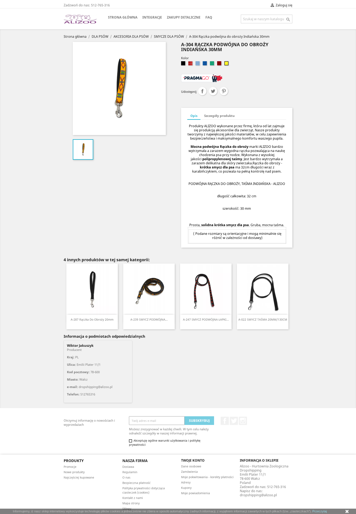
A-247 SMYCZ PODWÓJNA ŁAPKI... (206, 319)
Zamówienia (189, 472)
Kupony (186, 488)
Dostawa (128, 467)
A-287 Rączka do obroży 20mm (92, 319)
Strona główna (122, 17)
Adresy (186, 482)
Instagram (243, 421)
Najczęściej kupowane (79, 477)
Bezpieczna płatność (136, 483)
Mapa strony (131, 503)
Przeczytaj (319, 511)
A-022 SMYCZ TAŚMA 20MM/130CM (262, 319)
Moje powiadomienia (195, 493)
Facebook (225, 421)
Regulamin (129, 472)
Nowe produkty (74, 472)
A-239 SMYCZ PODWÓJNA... (149, 319)
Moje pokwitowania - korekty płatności (207, 477)
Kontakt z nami (132, 498)
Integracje (152, 17)
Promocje (70, 467)
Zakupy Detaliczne (183, 17)
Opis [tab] (193, 116)
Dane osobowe (191, 466)
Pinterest (224, 91)
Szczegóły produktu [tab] (219, 116)
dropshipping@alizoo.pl (258, 495)
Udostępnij (202, 91)
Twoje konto (193, 460)
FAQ (208, 17)
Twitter (234, 421)
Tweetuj (213, 91)
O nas (126, 477)
